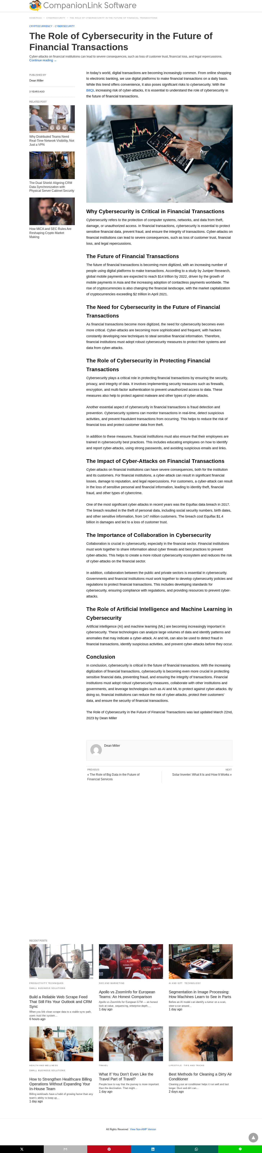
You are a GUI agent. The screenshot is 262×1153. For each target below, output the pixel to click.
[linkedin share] (153, 1149)
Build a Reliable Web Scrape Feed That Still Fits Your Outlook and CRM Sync (60, 1002)
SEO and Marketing (112, 983)
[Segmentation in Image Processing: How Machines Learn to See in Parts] (201, 961)
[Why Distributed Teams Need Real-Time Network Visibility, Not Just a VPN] (52, 119)
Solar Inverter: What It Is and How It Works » (202, 774)
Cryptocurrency (40, 26)
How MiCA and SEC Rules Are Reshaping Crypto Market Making (50, 233)
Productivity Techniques (46, 983)
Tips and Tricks (194, 1065)
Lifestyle (175, 1065)
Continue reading (43, 60)
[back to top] (253, 1137)
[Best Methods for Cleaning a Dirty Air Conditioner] (201, 1043)
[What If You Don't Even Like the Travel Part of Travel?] (131, 1043)
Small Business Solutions (47, 988)
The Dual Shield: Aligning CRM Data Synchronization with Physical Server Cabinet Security (51, 187)
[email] (65, 1149)
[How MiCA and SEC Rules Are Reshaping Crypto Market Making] (52, 211)
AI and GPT (176, 983)
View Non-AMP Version (143, 1129)
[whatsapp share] (196, 1149)
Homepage (35, 18)
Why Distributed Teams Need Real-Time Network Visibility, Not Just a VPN (51, 140)
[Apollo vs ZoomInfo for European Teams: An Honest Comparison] (131, 961)
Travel (103, 1065)
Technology (193, 983)
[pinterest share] (109, 1149)
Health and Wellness (43, 1065)
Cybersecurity (55, 18)
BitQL (90, 90)
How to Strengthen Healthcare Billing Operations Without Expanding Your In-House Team (60, 1084)
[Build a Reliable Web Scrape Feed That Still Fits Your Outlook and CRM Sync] (61, 961)
